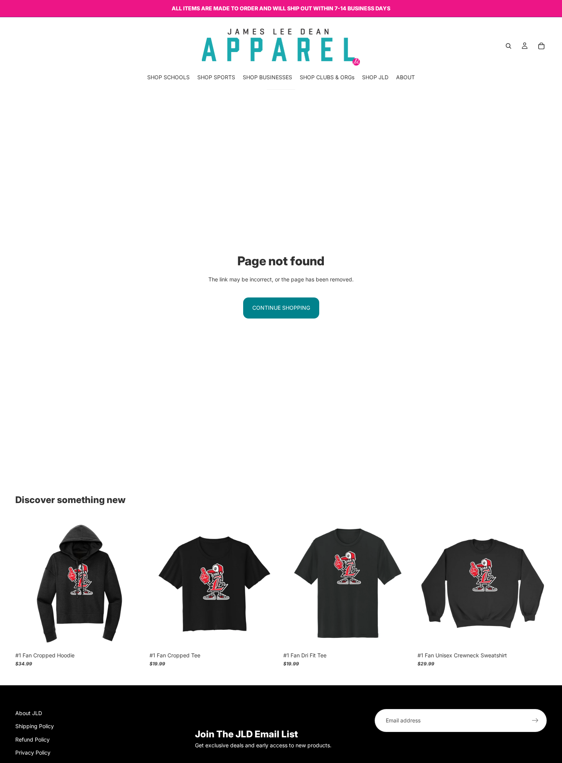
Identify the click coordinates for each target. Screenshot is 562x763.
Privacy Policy (32, 752)
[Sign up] (535, 720)
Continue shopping (281, 307)
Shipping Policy (34, 726)
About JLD (28, 713)
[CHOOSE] (133, 636)
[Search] (508, 46)
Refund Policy (32, 739)
